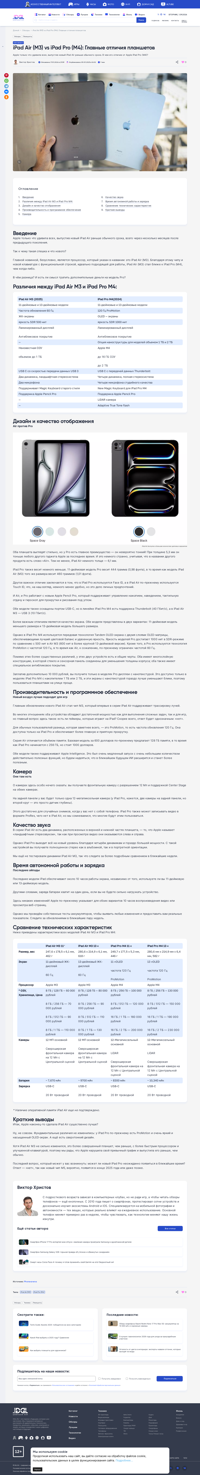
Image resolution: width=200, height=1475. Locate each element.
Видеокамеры (103, 1417)
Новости (56, 14)
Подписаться (170, 1378)
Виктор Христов (27, 62)
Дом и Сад (148, 4)
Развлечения (180, 1431)
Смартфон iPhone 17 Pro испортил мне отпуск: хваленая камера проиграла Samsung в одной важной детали (80, 1242)
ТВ (124, 1431)
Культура (179, 1428)
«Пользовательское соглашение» (63, 1385)
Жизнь (129, 14)
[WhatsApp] (6, 81)
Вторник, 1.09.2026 (178, 14)
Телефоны (102, 1431)
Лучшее (84, 14)
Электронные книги (105, 1436)
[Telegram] (161, 14)
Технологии (114, 14)
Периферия (153, 1423)
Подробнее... (124, 1460)
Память (126, 1423)
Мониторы (152, 1420)
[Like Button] (183, 62)
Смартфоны (153, 1428)
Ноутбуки (101, 1423)
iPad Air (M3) (26, 1292)
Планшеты (27, 36)
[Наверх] (2, 737)
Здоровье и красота (180, 1424)
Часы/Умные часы (156, 1434)
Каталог (42, 14)
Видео (142, 14)
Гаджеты (126, 1417)
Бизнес (179, 1418)
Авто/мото (127, 1415)
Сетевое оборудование (107, 1428)
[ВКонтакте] (6, 91)
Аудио (151, 1415)
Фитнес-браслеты (105, 1434)
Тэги (185, 1458)
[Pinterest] (6, 75)
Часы (93, 4)
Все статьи (170, 1228)
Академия (180, 1415)
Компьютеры (128, 1420)
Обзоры (70, 14)
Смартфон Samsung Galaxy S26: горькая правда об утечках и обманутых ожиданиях (70, 1252)
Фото (111, 4)
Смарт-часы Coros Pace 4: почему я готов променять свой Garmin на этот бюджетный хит (72, 1262)
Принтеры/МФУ (129, 1425)
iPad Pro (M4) (39, 1292)
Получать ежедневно (111, 1379)
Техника (98, 14)
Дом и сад (180, 1421)
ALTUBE (170, 4)
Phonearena (30, 1281)
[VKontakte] (164, 14)
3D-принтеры (103, 1415)
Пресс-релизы (184, 21)
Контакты (175, 21)
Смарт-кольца (129, 1428)
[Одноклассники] (6, 97)
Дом (150, 1417)
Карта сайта (174, 1458)
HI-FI (128, 4)
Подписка (155, 21)
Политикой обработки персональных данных (104, 1385)
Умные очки (153, 1431)
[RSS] (158, 14)
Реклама (165, 21)
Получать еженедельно (140, 1379)
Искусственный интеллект (46, 4)
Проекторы (153, 1425)
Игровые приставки (105, 1420)
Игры (76, 4)
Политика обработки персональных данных (28, 1471)
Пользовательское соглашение (24, 1468)
